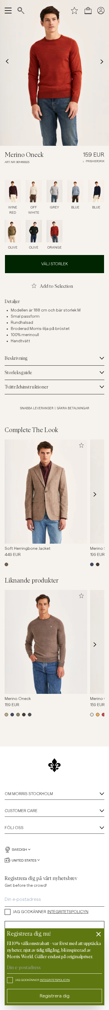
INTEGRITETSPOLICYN (67, 912)
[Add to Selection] (81, 445)
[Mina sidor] (101, 11)
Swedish (19, 849)
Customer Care (21, 811)
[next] (102, 61)
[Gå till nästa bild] (95, 494)
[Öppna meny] (8, 11)
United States (24, 860)
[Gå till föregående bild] (14, 494)
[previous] (7, 61)
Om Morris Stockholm (29, 794)
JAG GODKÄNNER (50, 912)
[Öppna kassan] (88, 11)
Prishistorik (95, 161)
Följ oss (14, 828)
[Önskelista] (74, 11)
